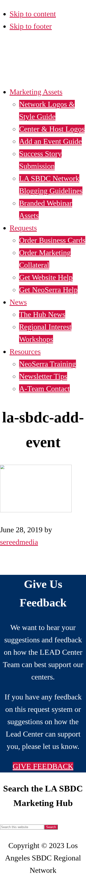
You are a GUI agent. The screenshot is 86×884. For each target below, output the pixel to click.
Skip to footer (31, 26)
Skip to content (33, 14)
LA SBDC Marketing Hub (34, 60)
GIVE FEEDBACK (43, 766)
